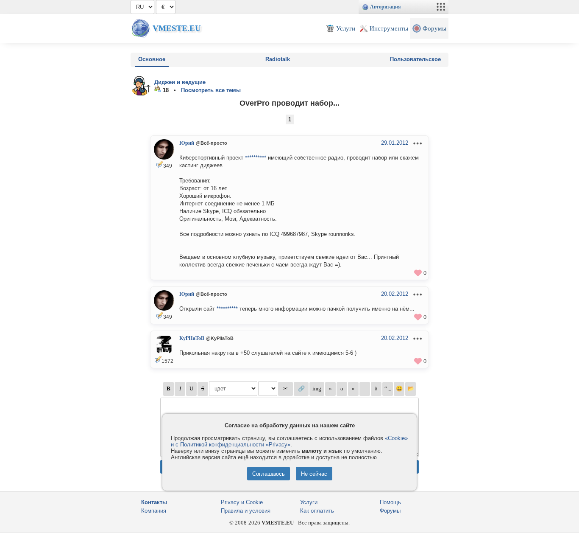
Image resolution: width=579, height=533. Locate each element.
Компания (153, 511)
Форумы (390, 511)
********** (255, 157)
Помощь (390, 502)
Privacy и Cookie (242, 502)
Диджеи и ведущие (180, 82)
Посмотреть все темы (211, 90)
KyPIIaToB (191, 338)
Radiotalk (277, 59)
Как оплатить (317, 511)
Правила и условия (245, 511)
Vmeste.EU (177, 28)
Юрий (186, 143)
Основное (151, 59)
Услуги (308, 502)
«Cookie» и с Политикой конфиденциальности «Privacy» (289, 441)
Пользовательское (415, 59)
